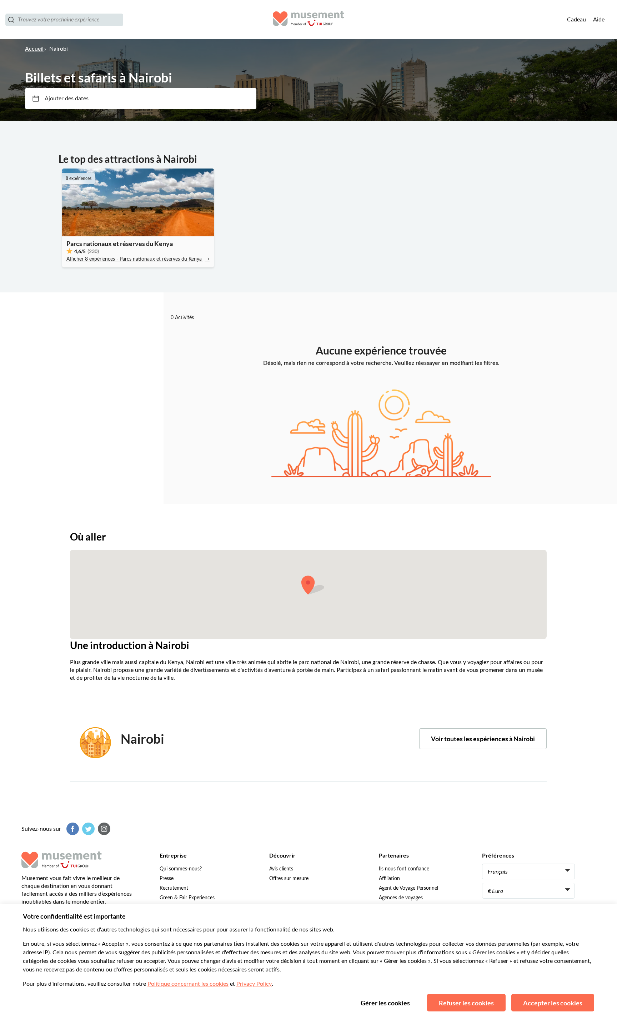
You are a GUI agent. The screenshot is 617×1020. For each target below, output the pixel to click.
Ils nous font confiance (404, 868)
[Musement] (308, 19)
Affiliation (389, 878)
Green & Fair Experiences (187, 897)
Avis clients (281, 868)
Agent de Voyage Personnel (408, 888)
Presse (167, 878)
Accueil (34, 49)
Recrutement (174, 888)
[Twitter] (87, 829)
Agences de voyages (401, 897)
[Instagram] (103, 829)
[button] (312, 585)
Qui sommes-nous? (181, 868)
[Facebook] (72, 829)
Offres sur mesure (288, 878)
